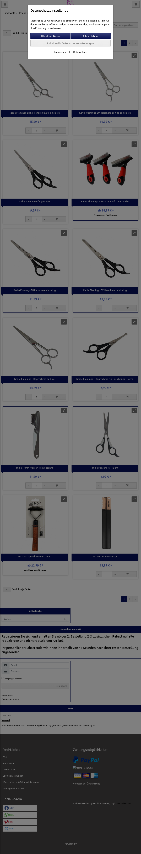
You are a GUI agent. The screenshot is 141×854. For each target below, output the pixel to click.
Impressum (60, 51)
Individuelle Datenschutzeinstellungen (70, 43)
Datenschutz (80, 51)
